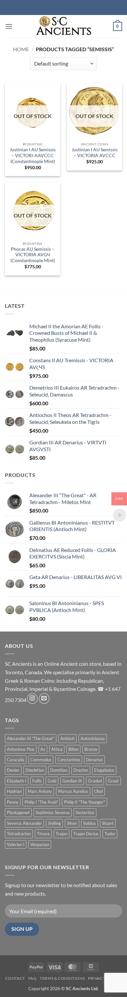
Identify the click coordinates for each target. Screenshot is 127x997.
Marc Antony (40, 791)
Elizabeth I (16, 780)
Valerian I (15, 844)
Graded (95, 780)
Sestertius (85, 812)
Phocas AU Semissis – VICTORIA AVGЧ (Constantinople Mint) (32, 254)
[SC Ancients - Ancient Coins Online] (63, 26)
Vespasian (39, 844)
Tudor (110, 833)
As (42, 749)
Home (21, 49)
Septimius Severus (52, 812)
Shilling (54, 823)
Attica (57, 749)
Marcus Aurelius (73, 791)
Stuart (108, 823)
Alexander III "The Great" (30, 738)
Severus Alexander (24, 823)
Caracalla (15, 759)
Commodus (40, 759)
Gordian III (72, 780)
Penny (13, 802)
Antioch (67, 738)
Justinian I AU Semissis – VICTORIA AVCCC (95, 152)
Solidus (89, 823)
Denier (13, 770)
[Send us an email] (44, 698)
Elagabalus (104, 770)
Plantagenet (18, 812)
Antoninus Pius (21, 749)
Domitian (58, 770)
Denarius (94, 759)
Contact (15, 978)
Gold (52, 780)
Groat (113, 780)
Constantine (68, 759)
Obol (98, 791)
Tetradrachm (19, 833)
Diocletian (34, 770)
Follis (37, 780)
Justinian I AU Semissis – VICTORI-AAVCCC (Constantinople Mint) (33, 155)
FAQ (32, 978)
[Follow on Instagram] (32, 698)
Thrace (43, 833)
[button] (9, 26)
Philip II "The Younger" (84, 802)
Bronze (90, 749)
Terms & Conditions (62, 978)
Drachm (80, 770)
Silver (72, 823)
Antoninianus (92, 738)
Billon (73, 749)
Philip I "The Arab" (41, 802)
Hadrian (14, 791)
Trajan (61, 833)
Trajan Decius (86, 833)
